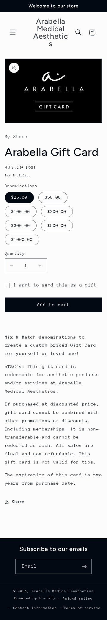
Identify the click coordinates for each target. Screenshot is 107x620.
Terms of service (82, 608)
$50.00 (53, 197)
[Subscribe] (84, 566)
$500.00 (57, 225)
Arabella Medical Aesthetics (63, 591)
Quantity (15, 253)
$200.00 (57, 211)
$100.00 (20, 211)
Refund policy (78, 599)
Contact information (35, 608)
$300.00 (20, 225)
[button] (12, 32)
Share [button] (18, 501)
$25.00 (19, 197)
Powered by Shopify (35, 598)
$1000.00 (22, 239)
